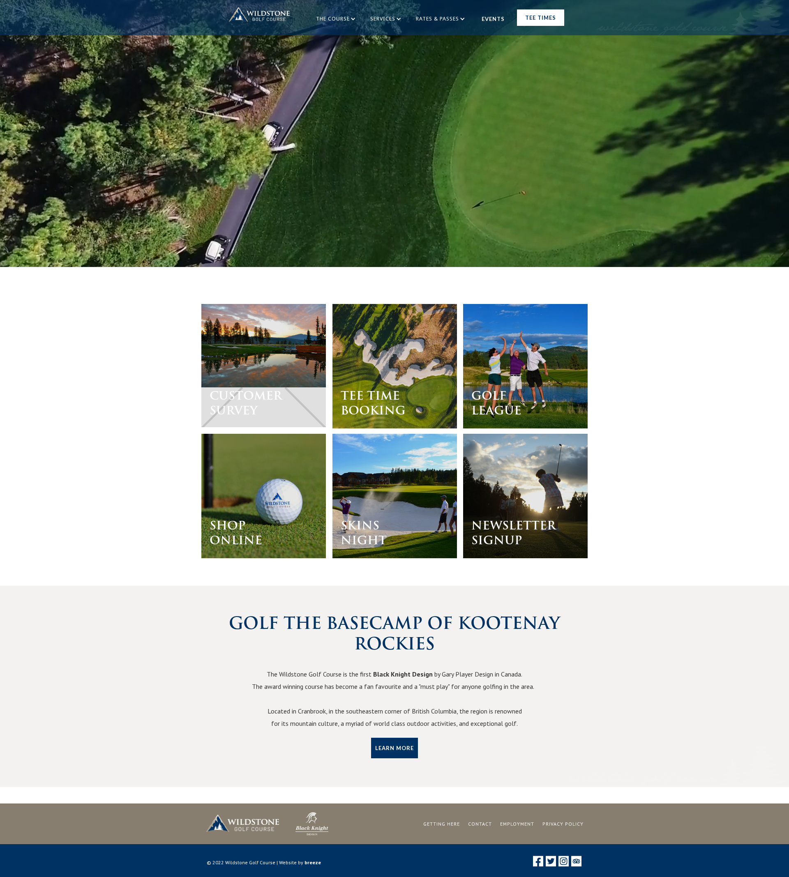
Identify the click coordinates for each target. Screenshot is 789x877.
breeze (313, 862)
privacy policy (563, 824)
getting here (441, 824)
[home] (259, 17)
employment (517, 824)
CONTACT (480, 824)
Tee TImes (540, 17)
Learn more (394, 748)
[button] (337, 19)
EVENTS (493, 19)
